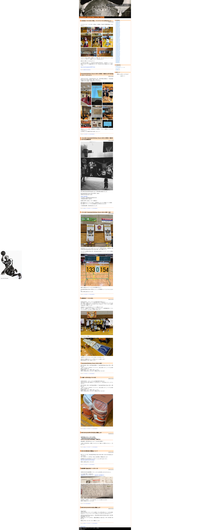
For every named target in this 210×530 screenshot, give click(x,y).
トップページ (82, 17)
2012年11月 (118, 57)
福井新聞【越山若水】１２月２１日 (89, 468)
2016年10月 (118, 46)
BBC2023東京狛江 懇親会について (89, 451)
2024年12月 (118, 25)
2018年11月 (118, 40)
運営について (101, 17)
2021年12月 (118, 31)
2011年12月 (118, 58)
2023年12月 (118, 28)
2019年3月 (118, 37)
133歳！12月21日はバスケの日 (88, 377)
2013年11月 (118, 55)
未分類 (84, 69)
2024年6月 (118, 26)
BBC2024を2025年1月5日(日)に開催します (91, 432)
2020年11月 (118, 33)
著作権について (82, 529)
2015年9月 (118, 50)
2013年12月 (118, 54)
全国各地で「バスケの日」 (87, 298)
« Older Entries (83, 526)
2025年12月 (118, 21)
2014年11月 (118, 52)
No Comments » (88, 69)
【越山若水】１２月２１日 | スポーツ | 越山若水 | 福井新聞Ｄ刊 (92, 475)
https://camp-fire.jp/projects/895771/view (88, 67)
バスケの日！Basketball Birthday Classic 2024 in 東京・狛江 (96, 212)
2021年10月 (118, 32)
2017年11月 (118, 44)
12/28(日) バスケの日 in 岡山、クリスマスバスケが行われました (96, 20)
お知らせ (84, 208)
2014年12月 (118, 51)
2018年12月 (118, 39)
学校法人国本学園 (84, 196)
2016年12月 (118, 45)
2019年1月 (118, 38)
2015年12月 (118, 48)
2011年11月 (118, 60)
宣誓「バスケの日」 (89, 17)
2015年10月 (118, 49)
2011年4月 (118, 62)
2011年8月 (118, 61)
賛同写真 (96, 17)
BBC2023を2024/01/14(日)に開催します (90, 507)
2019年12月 (118, 34)
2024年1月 (118, 27)
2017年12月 (118, 43)
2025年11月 (118, 22)
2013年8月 (118, 56)
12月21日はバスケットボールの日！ (118, 5)
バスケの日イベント (89, 208)
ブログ (84, 503)
